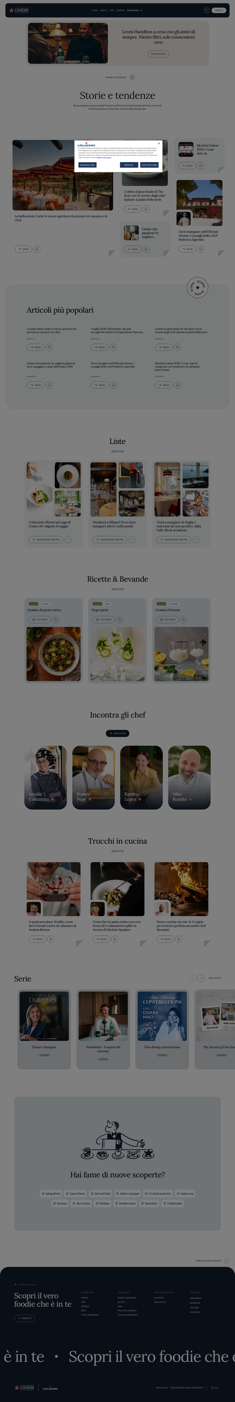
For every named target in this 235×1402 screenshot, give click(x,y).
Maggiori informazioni (103, 157)
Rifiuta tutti (129, 165)
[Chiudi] (159, 143)
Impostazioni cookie (87, 165)
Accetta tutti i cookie (149, 165)
